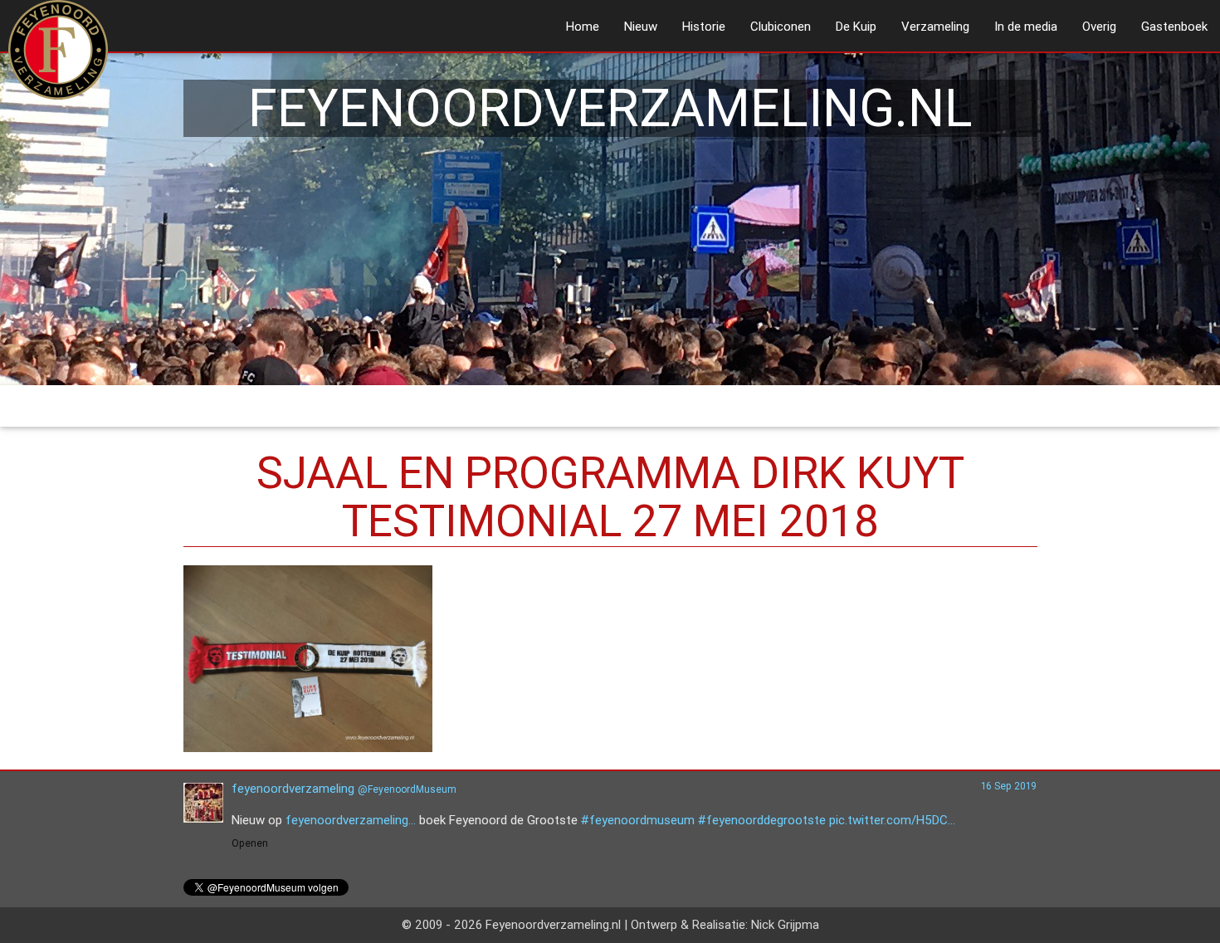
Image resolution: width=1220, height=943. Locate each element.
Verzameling (935, 26)
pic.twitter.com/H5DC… (892, 820)
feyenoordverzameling (293, 788)
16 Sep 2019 (1009, 785)
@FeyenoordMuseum (407, 789)
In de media (1025, 26)
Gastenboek (1174, 26)
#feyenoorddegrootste (762, 820)
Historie (703, 26)
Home (582, 26)
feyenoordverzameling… (350, 820)
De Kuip (856, 26)
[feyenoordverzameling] (203, 818)
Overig (1099, 26)
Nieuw (640, 26)
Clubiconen (780, 26)
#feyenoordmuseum (638, 820)
